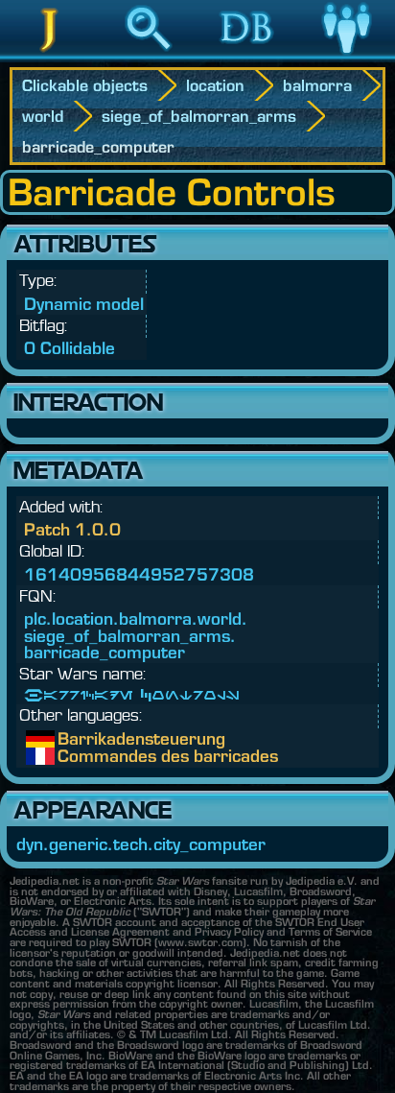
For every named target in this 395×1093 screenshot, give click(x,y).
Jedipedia (49, 57)
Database (247, 57)
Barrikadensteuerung (72, 739)
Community (346, 57)
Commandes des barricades (72, 756)
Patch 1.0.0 (72, 529)
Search (148, 57)
